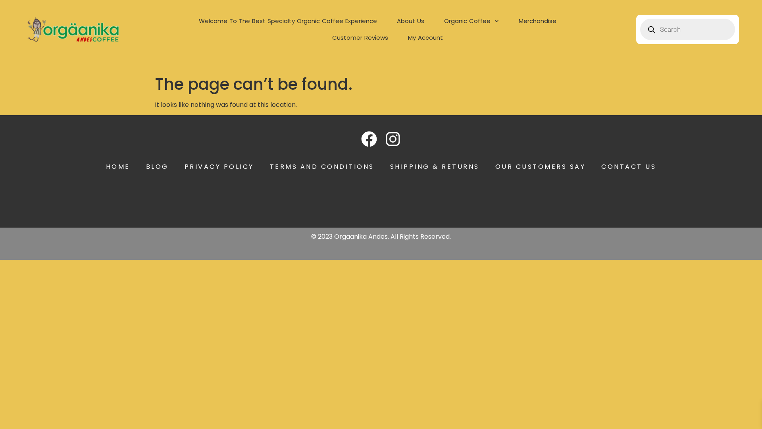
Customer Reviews (360, 37)
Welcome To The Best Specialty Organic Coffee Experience (288, 21)
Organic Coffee (467, 21)
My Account (425, 37)
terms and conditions (322, 166)
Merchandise (537, 21)
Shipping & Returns (434, 166)
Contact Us (628, 166)
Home (118, 166)
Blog (157, 166)
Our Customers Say (540, 166)
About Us (410, 21)
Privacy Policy (219, 166)
